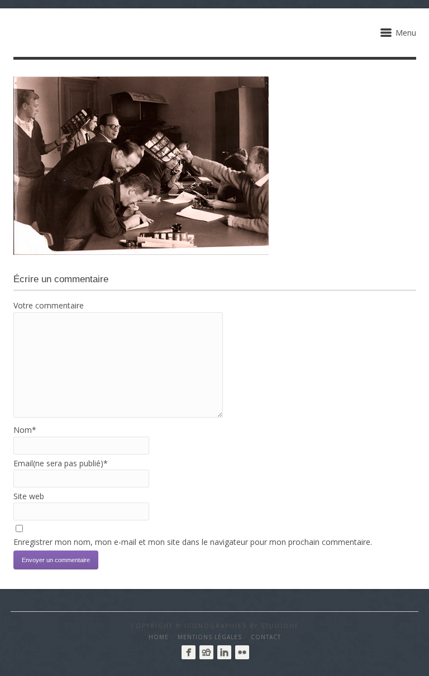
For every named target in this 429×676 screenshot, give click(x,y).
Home (159, 637)
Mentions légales (210, 637)
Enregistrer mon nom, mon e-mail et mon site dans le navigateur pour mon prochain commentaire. (192, 542)
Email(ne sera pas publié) (60, 463)
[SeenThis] (206, 652)
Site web (28, 496)
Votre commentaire (48, 305)
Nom (24, 429)
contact (266, 637)
